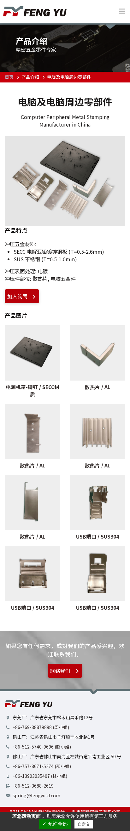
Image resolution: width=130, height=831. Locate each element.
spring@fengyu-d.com (36, 795)
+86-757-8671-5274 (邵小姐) (42, 766)
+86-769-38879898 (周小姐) (41, 727)
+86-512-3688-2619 (33, 786)
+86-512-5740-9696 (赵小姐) (42, 746)
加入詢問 (18, 296)
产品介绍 (30, 77)
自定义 (84, 824)
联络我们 (61, 671)
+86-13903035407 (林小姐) (40, 776)
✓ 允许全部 (55, 824)
